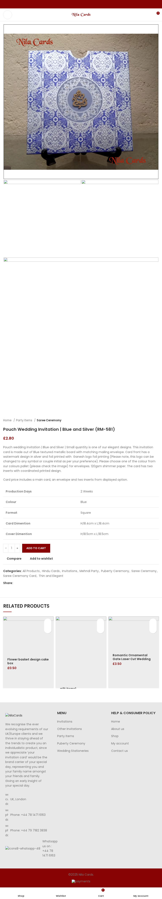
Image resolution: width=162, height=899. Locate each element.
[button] (47, 622)
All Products (31, 571)
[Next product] (157, 420)
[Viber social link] (90, 4)
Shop (115, 736)
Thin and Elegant (51, 576)
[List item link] (27, 815)
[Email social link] (81, 4)
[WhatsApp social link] (86, 4)
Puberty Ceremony (115, 571)
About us (117, 729)
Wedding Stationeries (73, 751)
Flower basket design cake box (28, 661)
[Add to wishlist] (47, 629)
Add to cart (36, 548)
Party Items (24, 420)
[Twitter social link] (76, 4)
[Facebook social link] (71, 4)
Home (7, 420)
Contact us (119, 751)
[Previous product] (148, 420)
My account (120, 744)
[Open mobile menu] (7, 15)
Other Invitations (69, 729)
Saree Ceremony (49, 420)
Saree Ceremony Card (19, 576)
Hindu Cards (51, 571)
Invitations (69, 571)
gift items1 (68, 689)
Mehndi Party (89, 571)
